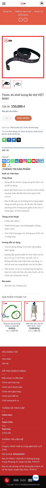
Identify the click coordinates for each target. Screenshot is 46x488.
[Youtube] (33, 161)
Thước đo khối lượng (30, 127)
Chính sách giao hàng (11, 392)
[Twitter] (8, 161)
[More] (4, 165)
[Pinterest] (21, 161)
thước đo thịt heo (14, 134)
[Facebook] (4, 161)
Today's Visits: (7, 422)
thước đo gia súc (14, 131)
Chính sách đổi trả (10, 396)
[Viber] (38, 161)
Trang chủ (7, 11)
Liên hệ (5, 363)
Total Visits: (6, 429)
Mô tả (5, 150)
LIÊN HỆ (14, 331)
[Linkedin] (17, 161)
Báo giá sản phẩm (10, 111)
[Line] (29, 161)
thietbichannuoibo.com (30, 485)
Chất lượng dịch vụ (10, 400)
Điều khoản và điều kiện (12, 378)
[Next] (40, 57)
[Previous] (6, 57)
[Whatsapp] (12, 161)
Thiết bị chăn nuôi (23, 11)
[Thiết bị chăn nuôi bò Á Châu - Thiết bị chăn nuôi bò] (23, 3)
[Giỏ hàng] (42, 3)
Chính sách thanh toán (12, 387)
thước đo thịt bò (27, 131)
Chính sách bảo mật (11, 382)
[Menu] (4, 3)
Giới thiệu (6, 359)
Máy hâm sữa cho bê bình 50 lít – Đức (34, 325)
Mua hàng (23, 118)
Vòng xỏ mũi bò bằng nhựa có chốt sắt (11, 325)
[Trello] (42, 161)
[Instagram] (25, 161)
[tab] (23, 151)
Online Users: (7, 415)
